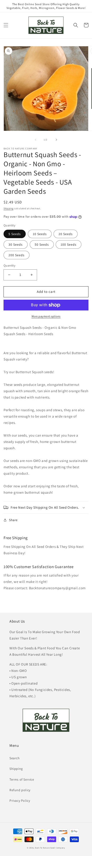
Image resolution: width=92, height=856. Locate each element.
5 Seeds (14, 234)
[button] (6, 25)
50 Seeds (42, 244)
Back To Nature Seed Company (50, 847)
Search (14, 758)
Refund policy (19, 790)
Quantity (9, 265)
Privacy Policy (19, 800)
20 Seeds (66, 234)
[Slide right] (56, 140)
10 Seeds (40, 234)
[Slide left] (35, 140)
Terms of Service (21, 779)
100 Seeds (68, 244)
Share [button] (13, 520)
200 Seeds (16, 255)
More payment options (46, 316)
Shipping (8, 208)
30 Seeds (15, 244)
